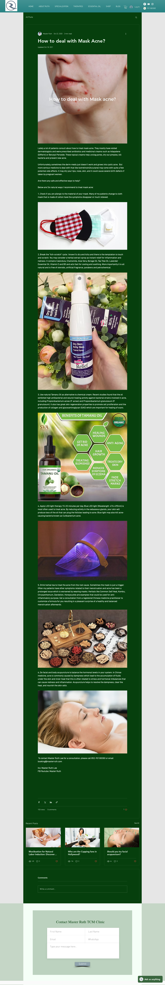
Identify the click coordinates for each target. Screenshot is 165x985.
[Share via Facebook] (39, 802)
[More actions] (125, 33)
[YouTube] (148, 4)
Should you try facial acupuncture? (117, 853)
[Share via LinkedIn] (51, 802)
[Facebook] (144, 4)
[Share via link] (57, 802)
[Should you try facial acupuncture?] (121, 837)
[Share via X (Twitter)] (45, 802)
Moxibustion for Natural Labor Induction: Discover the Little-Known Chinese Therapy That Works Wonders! (42, 853)
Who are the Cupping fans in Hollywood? (82, 853)
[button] (126, 7)
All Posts (29, 17)
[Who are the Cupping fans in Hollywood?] (82, 837)
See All (136, 823)
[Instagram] (152, 4)
